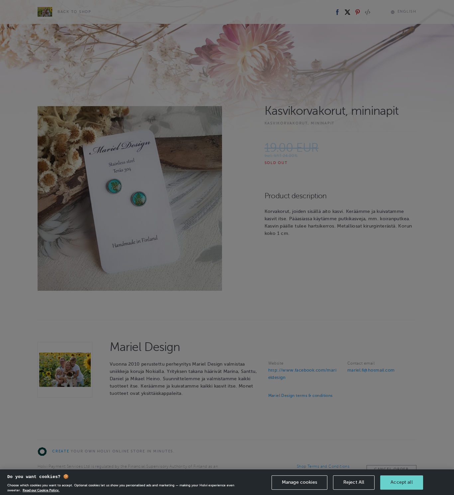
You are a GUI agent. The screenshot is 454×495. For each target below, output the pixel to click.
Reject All (353, 482)
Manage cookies (299, 482)
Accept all (401, 482)
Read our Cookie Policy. (41, 490)
